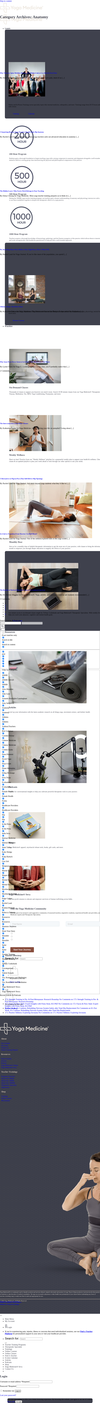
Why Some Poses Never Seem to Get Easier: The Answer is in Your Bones (25, 362)
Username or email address (14, 1382)
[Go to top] (1, 1315)
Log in (18, 1391)
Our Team (4, 1045)
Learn (7, 28)
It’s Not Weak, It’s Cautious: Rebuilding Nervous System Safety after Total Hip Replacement (40, 1008)
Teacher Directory (13, 956)
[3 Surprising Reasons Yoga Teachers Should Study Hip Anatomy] (18, 127)
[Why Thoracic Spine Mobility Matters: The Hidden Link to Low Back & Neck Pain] (18, 68)
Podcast (3, 1063)
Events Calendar (11, 1358)
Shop (7, 1364)
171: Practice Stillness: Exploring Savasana (21, 1013)
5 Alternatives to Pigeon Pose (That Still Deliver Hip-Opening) (21, 479)
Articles (3, 1061)
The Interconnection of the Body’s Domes (14, 423)
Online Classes (10, 1353)
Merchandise (5, 1101)
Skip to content (6, 1)
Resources (10, 632)
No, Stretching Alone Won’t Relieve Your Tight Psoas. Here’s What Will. (24, 249)
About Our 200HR (7, 1078)
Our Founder (5, 1043)
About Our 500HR (7, 1081)
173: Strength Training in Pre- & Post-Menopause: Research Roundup (32, 999)
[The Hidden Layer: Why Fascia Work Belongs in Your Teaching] (18, 186)
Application (5, 1087)
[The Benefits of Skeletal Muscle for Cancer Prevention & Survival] (18, 585)
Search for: (12, 1338)
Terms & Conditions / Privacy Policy (10, 1302)
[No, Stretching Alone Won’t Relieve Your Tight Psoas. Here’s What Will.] (18, 245)
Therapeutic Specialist (8, 1085)
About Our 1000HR (8, 1083)
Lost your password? (8, 1395)
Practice (8, 326)
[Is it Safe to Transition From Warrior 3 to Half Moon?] (18, 529)
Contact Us (5, 1048)
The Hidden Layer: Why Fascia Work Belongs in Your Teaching (22, 191)
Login (9, 1327)
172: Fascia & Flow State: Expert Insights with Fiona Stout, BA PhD (31, 1004)
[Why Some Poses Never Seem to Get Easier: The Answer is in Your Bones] (18, 357)
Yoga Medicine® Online (9, 1065)
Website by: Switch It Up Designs (9, 1301)
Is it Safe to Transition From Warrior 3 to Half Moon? (18, 534)
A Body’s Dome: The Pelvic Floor (11, 307)
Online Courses (6, 1098)
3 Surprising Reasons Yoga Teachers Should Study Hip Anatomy (22, 132)
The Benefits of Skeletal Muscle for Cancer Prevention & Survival (22, 590)
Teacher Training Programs (15, 1345)
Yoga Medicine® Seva (9, 1067)
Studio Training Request (9, 1050)
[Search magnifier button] (2, 626)
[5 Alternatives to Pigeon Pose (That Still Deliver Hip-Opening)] (18, 474)
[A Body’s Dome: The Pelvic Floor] (18, 302)
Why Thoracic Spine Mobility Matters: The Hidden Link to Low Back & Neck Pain (28, 73)
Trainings (4, 1096)
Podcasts (8, 1362)
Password (8, 1386)
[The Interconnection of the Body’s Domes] (18, 419)
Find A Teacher (6, 1059)
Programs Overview (8, 1076)
